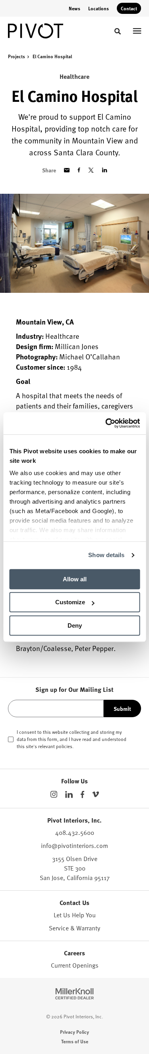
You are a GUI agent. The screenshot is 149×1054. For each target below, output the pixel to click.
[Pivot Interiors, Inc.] (36, 30)
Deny (75, 625)
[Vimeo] (95, 794)
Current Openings (75, 965)
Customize (70, 602)
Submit (122, 708)
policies (64, 746)
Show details (106, 555)
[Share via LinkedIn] (104, 170)
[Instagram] (53, 794)
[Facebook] (82, 794)
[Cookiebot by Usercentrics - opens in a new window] (106, 423)
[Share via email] (67, 170)
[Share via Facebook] (78, 170)
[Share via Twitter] (91, 170)
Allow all (75, 579)
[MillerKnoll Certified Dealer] (74, 994)
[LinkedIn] (69, 794)
